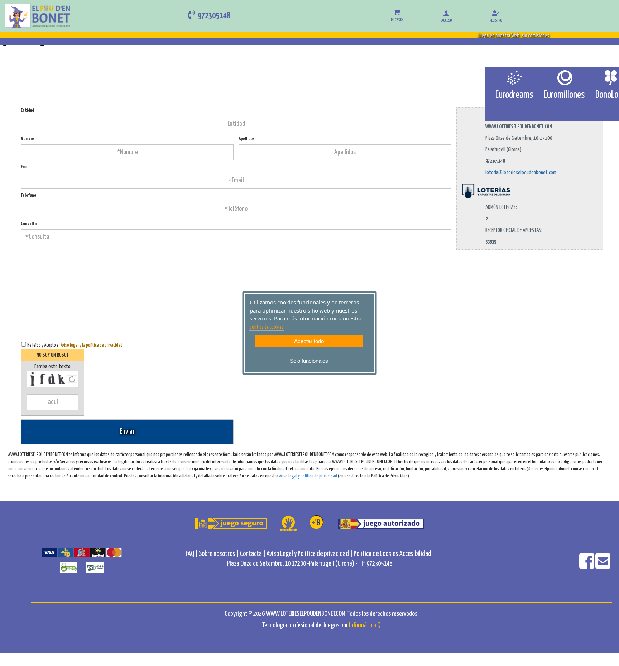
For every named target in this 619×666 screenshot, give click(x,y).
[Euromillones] (564, 77)
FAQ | (192, 554)
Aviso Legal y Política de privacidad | (310, 554)
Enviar (127, 431)
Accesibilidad (415, 554)
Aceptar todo (309, 341)
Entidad (27, 110)
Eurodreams (514, 95)
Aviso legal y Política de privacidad (308, 476)
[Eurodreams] (514, 77)
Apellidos (247, 139)
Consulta (29, 224)
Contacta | (252, 554)
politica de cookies (267, 327)
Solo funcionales (309, 361)
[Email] (602, 566)
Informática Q (364, 625)
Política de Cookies (376, 554)
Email (25, 167)
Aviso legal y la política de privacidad (92, 345)
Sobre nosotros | (219, 554)
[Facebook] (587, 566)
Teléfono (28, 195)
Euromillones (564, 95)
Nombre (27, 139)
